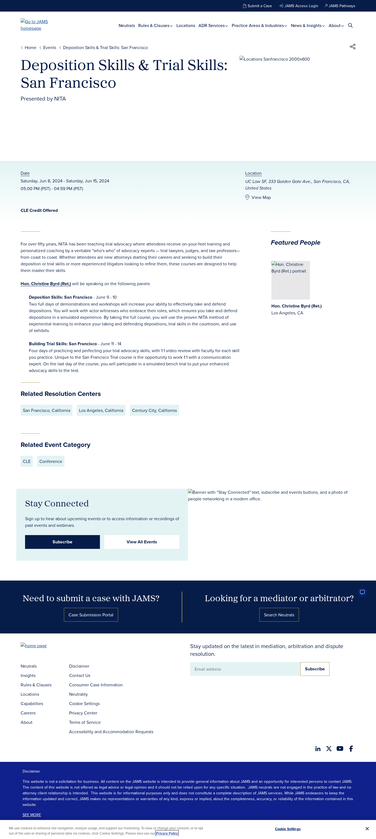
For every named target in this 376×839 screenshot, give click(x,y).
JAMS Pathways (342, 5)
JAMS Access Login (301, 5)
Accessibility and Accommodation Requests (111, 732)
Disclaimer (79, 666)
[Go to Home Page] (42, 646)
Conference (50, 461)
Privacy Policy (167, 833)
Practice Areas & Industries (258, 25)
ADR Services (212, 25)
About (335, 25)
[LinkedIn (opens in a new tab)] (317, 748)
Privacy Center (83, 713)
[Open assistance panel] (362, 592)
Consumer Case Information (96, 685)
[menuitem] (127, 25)
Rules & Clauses (154, 25)
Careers (28, 713)
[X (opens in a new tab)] (329, 748)
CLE (27, 461)
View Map (261, 197)
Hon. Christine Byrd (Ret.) (46, 283)
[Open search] (350, 25)
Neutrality (78, 694)
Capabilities (32, 703)
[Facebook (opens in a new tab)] (351, 749)
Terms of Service (85, 722)
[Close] (367, 829)
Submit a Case (260, 5)
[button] (352, 47)
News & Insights (307, 25)
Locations (185, 25)
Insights (28, 675)
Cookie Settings (84, 703)
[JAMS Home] (42, 24)
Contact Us (79, 675)
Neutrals (127, 25)
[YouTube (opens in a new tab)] (340, 748)
